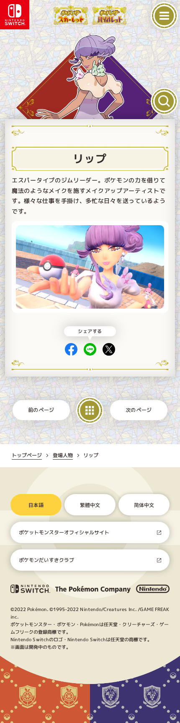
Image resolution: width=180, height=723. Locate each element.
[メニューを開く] (164, 15)
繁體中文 (90, 504)
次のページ (139, 410)
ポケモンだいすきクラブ (46, 560)
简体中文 (144, 504)
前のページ (41, 410)
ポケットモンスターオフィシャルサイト (64, 532)
